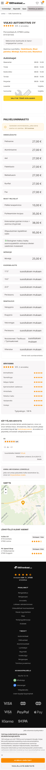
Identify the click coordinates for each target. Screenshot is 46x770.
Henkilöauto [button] (26, 49)
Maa (23, 616)
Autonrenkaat (23, 636)
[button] (15, 26)
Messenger (21, 685)
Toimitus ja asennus (36, 9)
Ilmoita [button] (39, 459)
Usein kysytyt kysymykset (23, 693)
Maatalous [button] (37, 51)
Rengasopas (23, 596)
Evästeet (23, 623)
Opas (24, 9)
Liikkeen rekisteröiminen (23, 604)
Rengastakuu (23, 593)
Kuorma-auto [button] (26, 51)
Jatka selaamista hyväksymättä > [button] (34, 730)
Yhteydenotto (23, 690)
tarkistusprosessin (25, 429)
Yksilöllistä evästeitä (23, 766)
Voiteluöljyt (6, 9)
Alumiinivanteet (23, 644)
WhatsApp (21, 680)
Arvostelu (23, 600)
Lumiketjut (23, 648)
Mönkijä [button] (15, 51)
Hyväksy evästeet (23, 760)
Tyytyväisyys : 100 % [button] (23, 411)
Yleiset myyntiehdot (23, 612)
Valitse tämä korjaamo (23, 98)
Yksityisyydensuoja (23, 620)
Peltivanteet (23, 640)
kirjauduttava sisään (18, 475)
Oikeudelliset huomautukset (23, 608)
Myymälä (16, 9)
